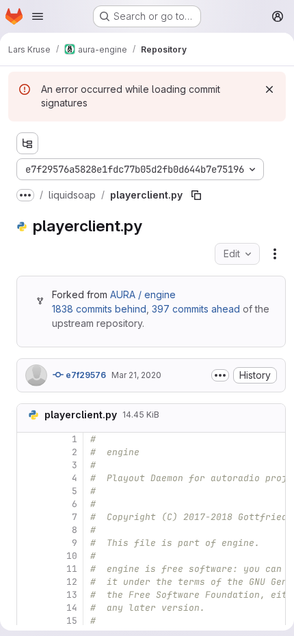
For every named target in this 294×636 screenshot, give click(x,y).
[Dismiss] (269, 89)
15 (71, 620)
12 (71, 582)
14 (71, 607)
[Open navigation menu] (38, 16)
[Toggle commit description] (220, 375)
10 (71, 556)
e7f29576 (85, 375)
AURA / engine (143, 294)
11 (71, 569)
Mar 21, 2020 (136, 375)
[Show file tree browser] (27, 143)
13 (71, 595)
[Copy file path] (196, 195)
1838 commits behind (99, 309)
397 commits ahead (196, 309)
